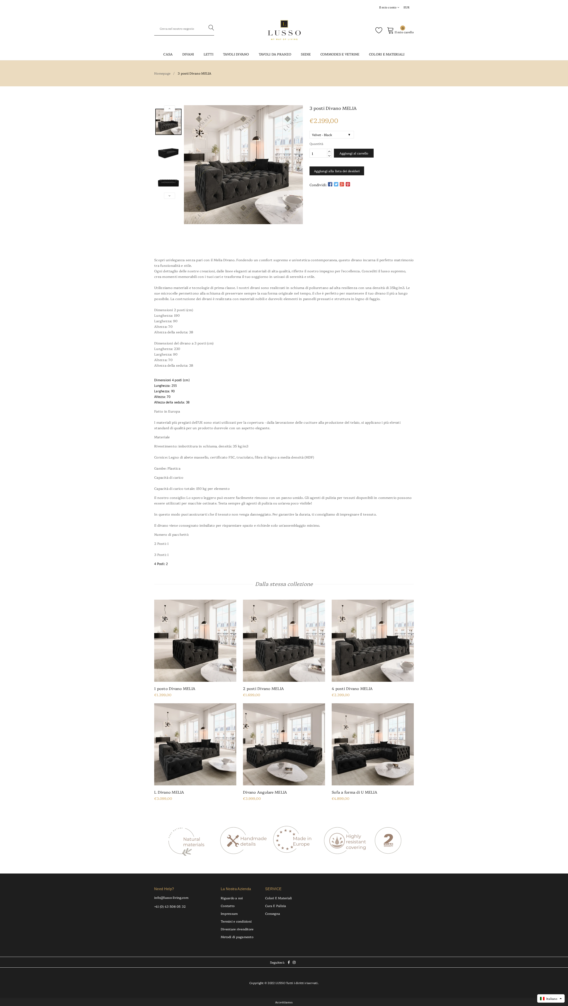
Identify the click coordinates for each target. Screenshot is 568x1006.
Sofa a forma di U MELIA (354, 792)
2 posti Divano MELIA (263, 688)
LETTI (208, 54)
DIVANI (188, 54)
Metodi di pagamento (237, 937)
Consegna (272, 913)
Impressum (229, 913)
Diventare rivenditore (237, 929)
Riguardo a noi (232, 898)
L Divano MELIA (169, 792)
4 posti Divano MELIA (352, 688)
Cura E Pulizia (275, 905)
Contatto (228, 905)
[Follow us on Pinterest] (347, 184)
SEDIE (306, 54)
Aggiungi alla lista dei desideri (337, 171)
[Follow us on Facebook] (330, 184)
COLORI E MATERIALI (387, 54)
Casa (168, 54)
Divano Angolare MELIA (265, 792)
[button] (550, 998)
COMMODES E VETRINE (339, 54)
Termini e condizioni (236, 921)
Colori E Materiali (278, 898)
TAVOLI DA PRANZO (275, 54)
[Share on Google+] (341, 184)
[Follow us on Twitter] (336, 184)
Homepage (162, 73)
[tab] (284, 244)
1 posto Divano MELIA (174, 688)
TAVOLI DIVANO (236, 54)
